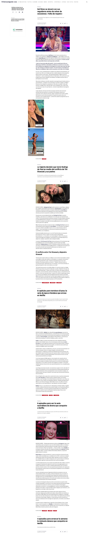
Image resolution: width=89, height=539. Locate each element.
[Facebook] (13, 12)
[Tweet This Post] (62, 181)
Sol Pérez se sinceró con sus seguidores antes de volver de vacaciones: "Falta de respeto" (18, 8)
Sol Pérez (51, 55)
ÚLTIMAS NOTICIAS (22, 1)
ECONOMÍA (34, 1)
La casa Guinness (58, 332)
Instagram (50, 510)
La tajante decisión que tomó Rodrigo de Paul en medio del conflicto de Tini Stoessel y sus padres (17, 20)
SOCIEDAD (40, 1)
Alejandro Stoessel (45, 282)
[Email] (22, 12)
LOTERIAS (64, 1)
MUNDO (45, 1)
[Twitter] (16, 12)
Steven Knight (57, 395)
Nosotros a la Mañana (52, 56)
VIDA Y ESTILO (70, 1)
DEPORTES (50, 1)
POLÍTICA (29, 1)
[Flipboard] (19, 12)
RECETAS (76, 1)
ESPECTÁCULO (57, 1)
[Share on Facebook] (60, 181)
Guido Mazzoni (42, 58)
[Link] (64, 181)
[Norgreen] (18, 30)
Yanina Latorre (44, 244)
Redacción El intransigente (42, 23)
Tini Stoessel (59, 282)
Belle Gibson (44, 510)
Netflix (45, 332)
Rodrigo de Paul (53, 282)
